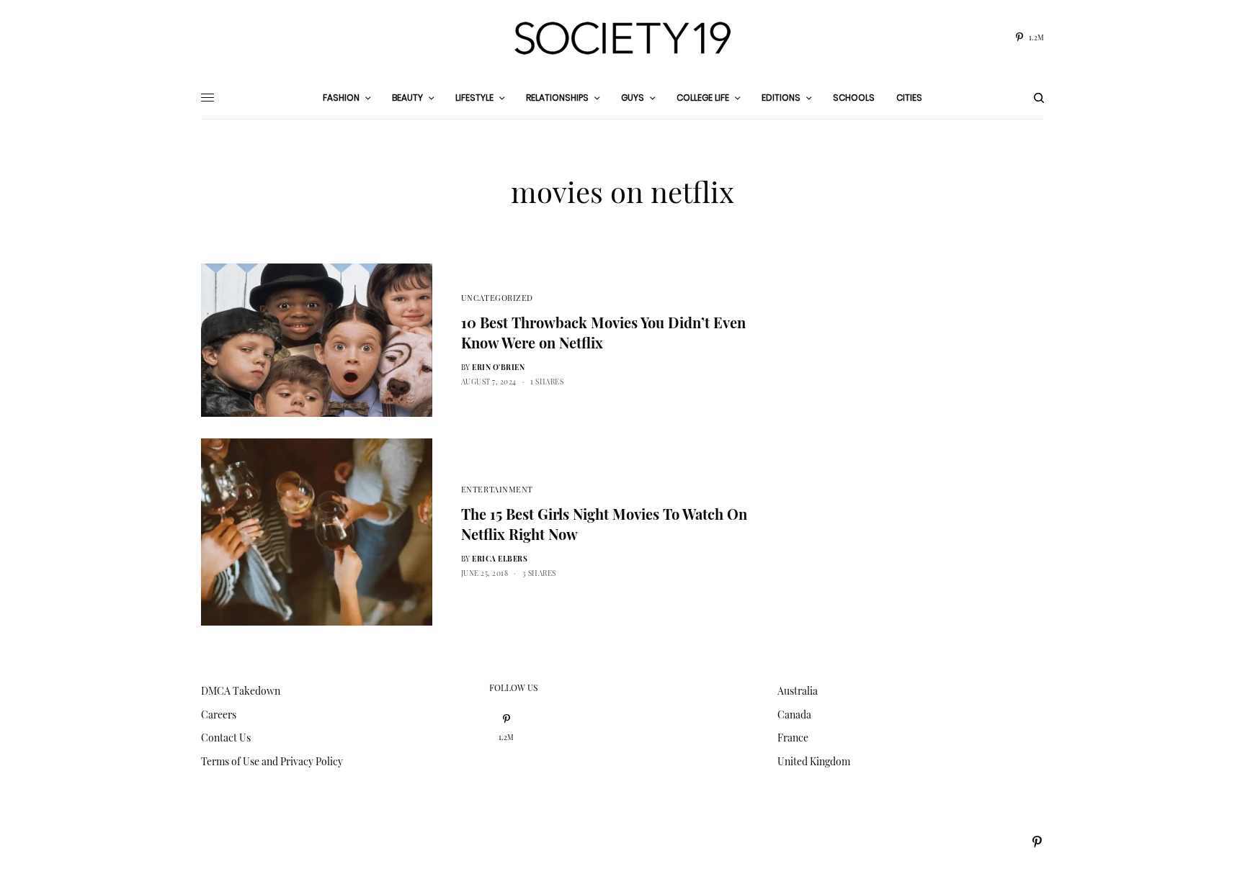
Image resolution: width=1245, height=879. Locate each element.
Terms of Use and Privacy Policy (272, 761)
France (792, 737)
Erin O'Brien (498, 367)
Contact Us (226, 737)
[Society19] (622, 38)
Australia (797, 691)
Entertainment (497, 489)
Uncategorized (497, 297)
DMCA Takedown (240, 691)
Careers (218, 714)
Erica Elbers (499, 559)
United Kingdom (813, 761)
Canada (794, 714)
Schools (854, 97)
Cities (909, 97)
